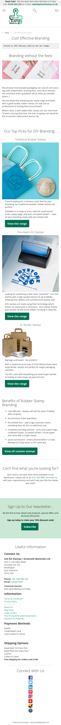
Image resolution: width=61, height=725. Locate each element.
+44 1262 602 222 (20, 579)
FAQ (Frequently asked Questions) (20, 615)
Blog (7, 32)
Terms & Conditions (13, 598)
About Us (8, 607)
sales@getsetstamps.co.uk (45, 4)
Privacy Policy (10, 601)
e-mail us (52, 477)
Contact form (17, 581)
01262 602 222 (15, 4)
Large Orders (10, 613)
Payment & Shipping (14, 618)
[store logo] (16, 16)
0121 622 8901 (38, 477)
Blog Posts (9, 610)
